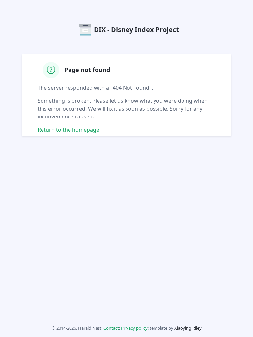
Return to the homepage (68, 129)
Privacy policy (134, 328)
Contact (111, 328)
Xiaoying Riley (188, 328)
